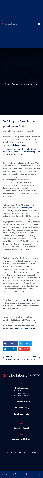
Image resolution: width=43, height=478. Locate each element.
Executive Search (22, 428)
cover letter (27, 300)
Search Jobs (5, 475)
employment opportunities (23, 328)
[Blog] (27, 473)
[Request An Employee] (16, 473)
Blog (27, 475)
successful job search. (16, 145)
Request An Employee (16, 475)
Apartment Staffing (21, 439)
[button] (39, 24)
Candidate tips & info (14, 126)
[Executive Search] (21, 423)
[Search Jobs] (5, 473)
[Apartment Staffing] (21, 434)
